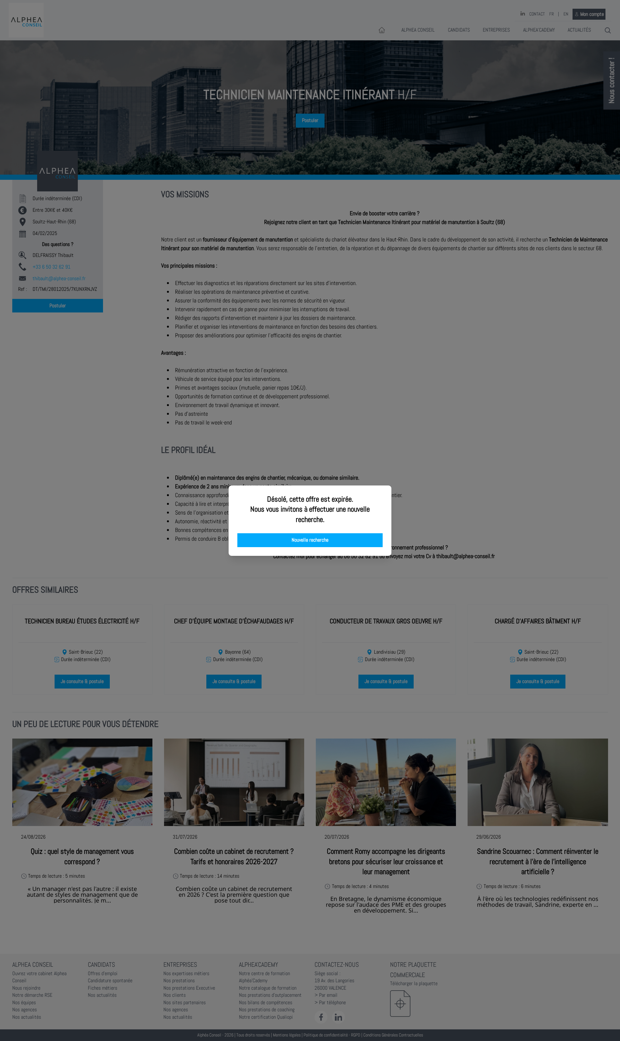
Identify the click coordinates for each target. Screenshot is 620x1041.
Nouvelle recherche (310, 540)
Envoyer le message (548, 180)
